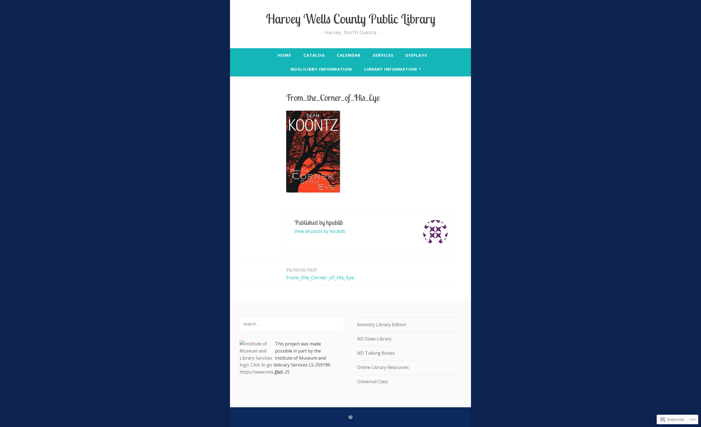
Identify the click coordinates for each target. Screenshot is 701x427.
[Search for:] (292, 324)
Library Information (390, 69)
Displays (416, 55)
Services (383, 55)
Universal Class (372, 382)
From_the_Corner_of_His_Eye (320, 274)
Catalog (314, 55)
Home (284, 55)
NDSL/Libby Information (321, 69)
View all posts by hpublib (319, 231)
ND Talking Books (376, 353)
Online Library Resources (383, 367)
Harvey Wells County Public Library (350, 19)
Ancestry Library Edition (381, 325)
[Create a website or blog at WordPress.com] (350, 417)
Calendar (348, 55)
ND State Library (374, 339)
